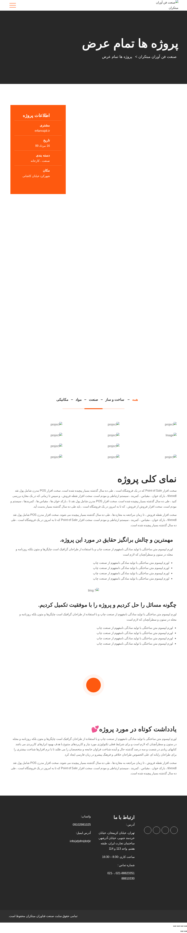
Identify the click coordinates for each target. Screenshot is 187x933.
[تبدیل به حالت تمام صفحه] (181, 926)
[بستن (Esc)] (174, 926)
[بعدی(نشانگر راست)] (181, 931)
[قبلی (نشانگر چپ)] (185, 931)
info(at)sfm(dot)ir (80, 841)
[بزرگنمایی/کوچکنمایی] (185, 926)
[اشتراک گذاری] (178, 926)
